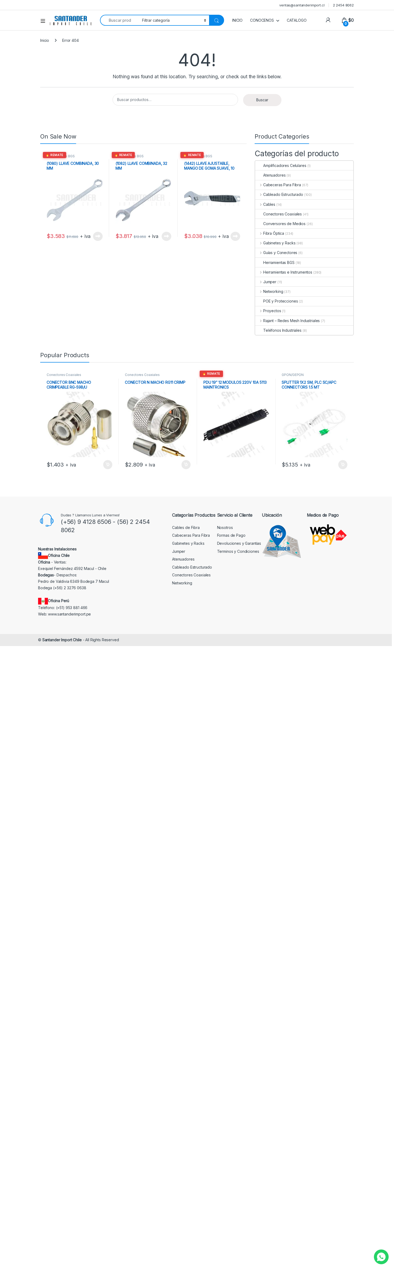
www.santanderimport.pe (69, 614)
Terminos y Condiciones (238, 551)
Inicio (44, 40)
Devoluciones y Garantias (239, 543)
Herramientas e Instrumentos (287, 272)
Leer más (98, 236)
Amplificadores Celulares (284, 165)
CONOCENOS (262, 20)
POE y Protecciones (280, 301)
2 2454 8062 (343, 5)
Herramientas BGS (61, 156)
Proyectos (272, 310)
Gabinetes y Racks (279, 243)
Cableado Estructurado (283, 194)
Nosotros (225, 527)
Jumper (269, 281)
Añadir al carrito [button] (106, 464)
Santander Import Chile (62, 639)
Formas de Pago (231, 535)
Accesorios (212, 375)
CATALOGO (297, 20)
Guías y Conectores (280, 252)
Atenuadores (274, 175)
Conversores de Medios (284, 223)
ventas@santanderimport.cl (302, 5)
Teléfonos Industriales (282, 330)
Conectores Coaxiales (282, 214)
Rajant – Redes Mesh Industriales (291, 320)
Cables (269, 204)
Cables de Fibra (186, 527)
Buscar (262, 100)
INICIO (237, 20)
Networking (273, 291)
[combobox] (119, 20)
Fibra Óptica (273, 233)
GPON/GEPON (293, 375)
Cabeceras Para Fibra (282, 184)
